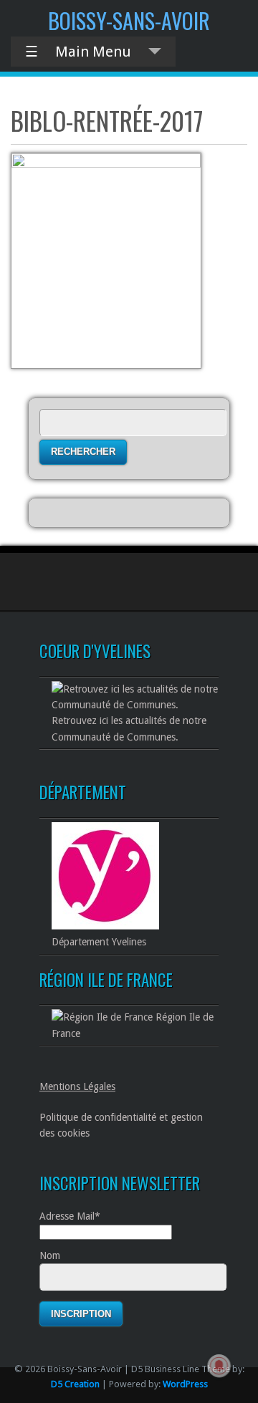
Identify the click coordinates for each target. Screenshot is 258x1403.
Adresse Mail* (69, 1216)
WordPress (185, 1384)
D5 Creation (75, 1384)
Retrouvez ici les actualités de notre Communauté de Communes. (129, 728)
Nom (49, 1255)
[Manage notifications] (219, 1365)
